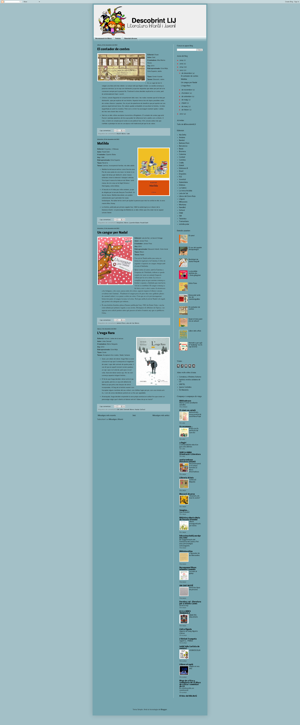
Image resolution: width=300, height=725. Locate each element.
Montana (182, 205)
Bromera (182, 151)
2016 (182, 60)
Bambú (182, 140)
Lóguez (182, 199)
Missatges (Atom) (116, 419)
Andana (182, 138)
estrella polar (184, 224)
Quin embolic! (184, 512)
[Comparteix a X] (119, 130)
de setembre (187, 97)
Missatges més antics (161, 415)
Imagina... (184, 510)
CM (118, 409)
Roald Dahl (144, 223)
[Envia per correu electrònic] (115, 130)
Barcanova (183, 146)
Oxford (142, 409)
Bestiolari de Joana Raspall (194, 260)
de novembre (187, 90)
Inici (134, 415)
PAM (181, 213)
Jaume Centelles (185, 387)
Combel (182, 157)
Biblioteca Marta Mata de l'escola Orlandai (189, 519)
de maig (185, 100)
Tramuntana (184, 221)
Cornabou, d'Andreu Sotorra (190, 377)
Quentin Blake (134, 223)
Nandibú (182, 207)
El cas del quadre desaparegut (195, 249)
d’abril (184, 103)
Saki (128, 134)
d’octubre (185, 93)
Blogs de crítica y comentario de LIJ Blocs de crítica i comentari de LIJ (190, 683)
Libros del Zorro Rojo (187, 196)
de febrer (185, 110)
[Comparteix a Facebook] (122, 130)
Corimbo (182, 160)
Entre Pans (193, 283)
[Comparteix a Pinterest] (124, 130)
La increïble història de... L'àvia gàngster (195, 273)
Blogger (164, 710)
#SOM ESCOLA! (195, 650)
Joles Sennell (124, 409)
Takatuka (182, 219)
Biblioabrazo (185, 401)
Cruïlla (181, 163)
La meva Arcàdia (185, 191)
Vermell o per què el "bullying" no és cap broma (195, 345)
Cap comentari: (105, 131)
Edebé (181, 165)
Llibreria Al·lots (186, 478)
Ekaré (119, 134)
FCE (180, 177)
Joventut (182, 179)
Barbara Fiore (184, 143)
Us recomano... (186, 427)
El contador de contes (113, 49)
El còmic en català (187, 410)
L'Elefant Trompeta (188, 639)
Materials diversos (130, 38)
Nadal (137, 409)
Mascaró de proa (187, 494)
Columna (182, 154)
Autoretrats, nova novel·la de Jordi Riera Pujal (195, 414)
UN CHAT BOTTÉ (186, 586)
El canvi (191, 236)
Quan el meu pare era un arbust (195, 320)
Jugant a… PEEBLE (186, 641)
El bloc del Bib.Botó (188, 696)
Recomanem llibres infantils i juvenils (187, 569)
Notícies (118, 38)
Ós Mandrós (184, 390)
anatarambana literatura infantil (187, 461)
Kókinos (182, 185)
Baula (181, 149)
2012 (182, 114)
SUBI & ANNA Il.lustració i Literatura (190, 453)
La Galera (182, 188)
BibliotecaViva (186, 551)
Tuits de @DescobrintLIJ (186, 124)
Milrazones (183, 202)
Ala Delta (182, 135)
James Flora (121, 323)
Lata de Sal (130, 323)
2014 (182, 67)
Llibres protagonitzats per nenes (195, 524)
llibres (124, 134)
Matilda (103, 143)
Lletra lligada (185, 629)
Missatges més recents (107, 415)
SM (180, 216)
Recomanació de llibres (103, 38)
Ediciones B (183, 168)
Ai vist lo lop (183, 606)
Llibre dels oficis (195, 331)
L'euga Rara (106, 333)
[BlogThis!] (117, 130)
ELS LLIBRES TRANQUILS (185, 612)
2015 (182, 64)
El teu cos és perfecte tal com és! (193, 431)
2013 (182, 70)
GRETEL (182, 384)
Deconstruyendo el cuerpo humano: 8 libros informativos (195, 468)
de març (185, 106)
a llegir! (182, 443)
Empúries (120, 223)
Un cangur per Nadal (112, 232)
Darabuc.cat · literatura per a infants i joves (190, 603)
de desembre (187, 73)
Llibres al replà (186, 665)
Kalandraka (183, 182)
